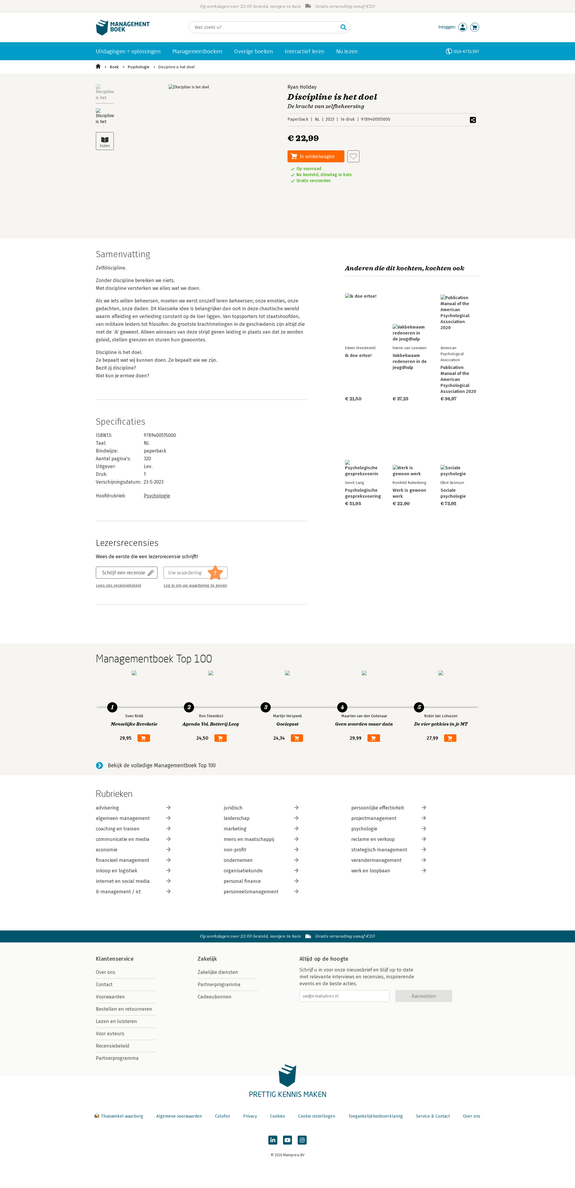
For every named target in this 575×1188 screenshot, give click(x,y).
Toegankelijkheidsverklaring (375, 1116)
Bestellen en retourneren (124, 1009)
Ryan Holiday (302, 87)
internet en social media (123, 881)
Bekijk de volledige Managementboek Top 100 (162, 765)
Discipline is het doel (176, 67)
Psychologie (138, 67)
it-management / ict (118, 892)
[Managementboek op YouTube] (287, 1140)
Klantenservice (115, 959)
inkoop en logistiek (116, 871)
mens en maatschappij (249, 839)
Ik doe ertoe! (358, 355)
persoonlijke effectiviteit (377, 808)
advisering (107, 808)
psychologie (364, 829)
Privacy (250, 1116)
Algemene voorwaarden (179, 1116)
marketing (235, 829)
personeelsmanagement (251, 892)
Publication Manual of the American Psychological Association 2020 (458, 379)
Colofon (222, 1116)
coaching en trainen (118, 829)
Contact (104, 984)
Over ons (105, 972)
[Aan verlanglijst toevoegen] (353, 156)
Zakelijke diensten (218, 972)
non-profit (235, 850)
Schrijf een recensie (123, 572)
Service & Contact (433, 1116)
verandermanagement (376, 860)
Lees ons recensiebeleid (118, 585)
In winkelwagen (317, 156)
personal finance (242, 881)
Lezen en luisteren (116, 1021)
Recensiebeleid (112, 1046)
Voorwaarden (110, 997)
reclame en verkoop (373, 839)
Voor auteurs (110, 1033)
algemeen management (123, 818)
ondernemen (238, 860)
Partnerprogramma (117, 1058)
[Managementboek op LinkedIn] (272, 1140)
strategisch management (379, 850)
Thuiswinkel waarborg (122, 1116)
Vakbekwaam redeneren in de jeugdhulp (410, 361)
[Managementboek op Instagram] (302, 1140)
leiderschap (236, 818)
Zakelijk (207, 959)
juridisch (233, 808)
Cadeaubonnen (214, 997)
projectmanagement (374, 818)
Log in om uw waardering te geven (195, 585)
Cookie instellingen (316, 1116)
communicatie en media (122, 839)
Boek (114, 67)
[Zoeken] (343, 27)
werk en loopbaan (370, 871)
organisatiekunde (243, 871)
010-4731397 (466, 51)
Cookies (277, 1116)
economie (106, 850)
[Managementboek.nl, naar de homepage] (123, 34)
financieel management (122, 860)
